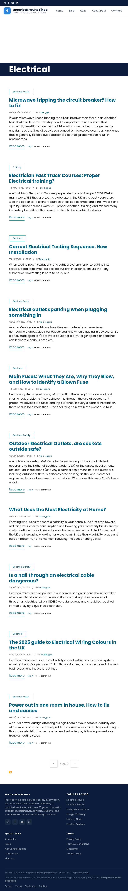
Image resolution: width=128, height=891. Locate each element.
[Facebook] (8, 3)
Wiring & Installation (77, 809)
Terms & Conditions (77, 843)
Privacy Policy (73, 839)
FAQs (83, 10)
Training (17, 167)
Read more (17, 146)
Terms (18, 886)
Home (59, 10)
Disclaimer (72, 848)
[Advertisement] (64, 39)
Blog (71, 10)
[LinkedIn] (17, 3)
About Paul (99, 10)
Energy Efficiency (75, 814)
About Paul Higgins (15, 848)
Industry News (74, 819)
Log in (30, 146)
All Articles (10, 839)
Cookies (43, 886)
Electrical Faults (21, 91)
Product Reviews (75, 824)
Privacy (8, 886)
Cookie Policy (73, 853)
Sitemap (10, 858)
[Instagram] (5, 3)
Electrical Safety (21, 435)
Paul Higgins (45, 112)
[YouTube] (12, 3)
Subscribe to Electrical (10, 772)
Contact (116, 10)
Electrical (17, 238)
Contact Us (11, 853)
